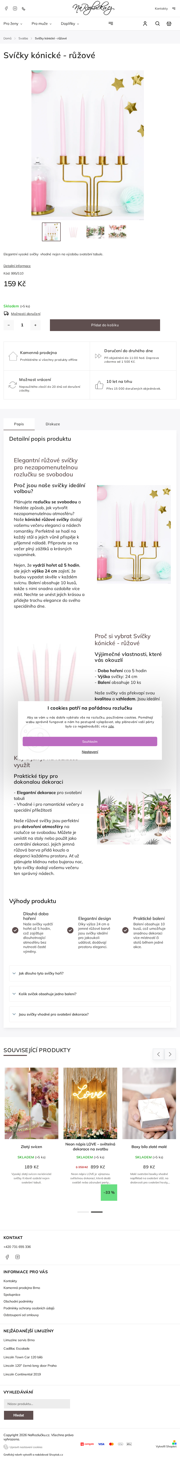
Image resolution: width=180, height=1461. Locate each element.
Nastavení (90, 751)
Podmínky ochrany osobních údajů (29, 1308)
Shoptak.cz (56, 1454)
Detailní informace (17, 266)
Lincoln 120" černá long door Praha (30, 1365)
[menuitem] (15, 23)
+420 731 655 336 (17, 1247)
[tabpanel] (31, 1134)
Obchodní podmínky (18, 1301)
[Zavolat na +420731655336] (25, 8)
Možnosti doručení (26, 314)
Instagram (15, 8)
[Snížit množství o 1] (9, 325)
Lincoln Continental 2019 (22, 1374)
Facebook (6, 8)
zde (111, 726)
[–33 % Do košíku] (149, 1103)
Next (170, 1054)
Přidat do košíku (105, 325)
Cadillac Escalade (17, 1348)
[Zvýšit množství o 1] (35, 325)
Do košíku (34, 1195)
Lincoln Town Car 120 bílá (23, 1357)
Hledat (18, 1415)
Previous (159, 1054)
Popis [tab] (19, 424)
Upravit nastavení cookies (26, 1447)
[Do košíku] (31, 1103)
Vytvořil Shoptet (166, 1446)
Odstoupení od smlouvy (21, 1315)
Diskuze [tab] (53, 424)
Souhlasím (90, 741)
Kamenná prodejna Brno (22, 1288)
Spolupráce (12, 1294)
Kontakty (161, 8)
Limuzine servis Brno (19, 1340)
